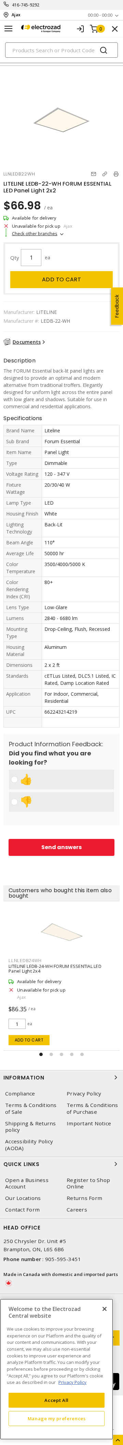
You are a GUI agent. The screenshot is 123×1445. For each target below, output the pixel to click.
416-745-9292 (26, 5)
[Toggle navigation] (8, 28)
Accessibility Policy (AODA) (29, 1144)
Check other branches (34, 233)
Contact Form (22, 1209)
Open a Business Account (27, 1183)
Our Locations (23, 1198)
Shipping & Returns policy (30, 1126)
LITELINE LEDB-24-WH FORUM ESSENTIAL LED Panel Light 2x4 (55, 968)
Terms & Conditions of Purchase (92, 1108)
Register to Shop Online (88, 1183)
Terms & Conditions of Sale (31, 1108)
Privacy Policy (84, 1093)
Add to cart (61, 279)
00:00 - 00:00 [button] (100, 15)
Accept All (56, 1400)
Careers (77, 1209)
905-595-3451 (63, 1259)
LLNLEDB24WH (25, 960)
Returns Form (84, 1198)
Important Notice (89, 1123)
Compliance (20, 1093)
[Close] (104, 1308)
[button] (41, 1054)
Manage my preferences (57, 1418)
